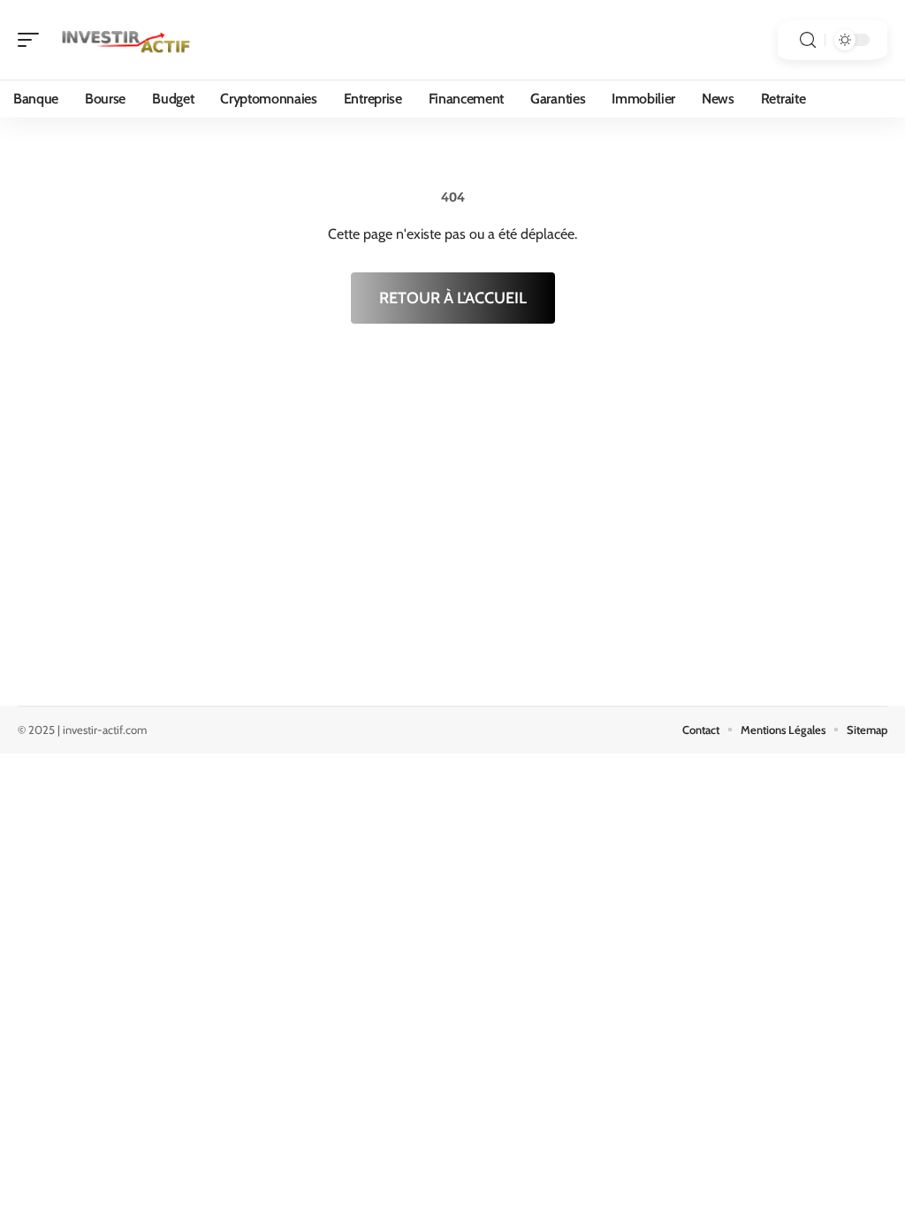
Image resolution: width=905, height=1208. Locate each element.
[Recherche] (807, 40)
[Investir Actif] (127, 40)
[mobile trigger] (33, 40)
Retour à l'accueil (453, 298)
